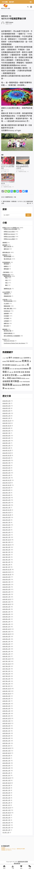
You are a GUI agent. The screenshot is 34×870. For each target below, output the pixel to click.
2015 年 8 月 (6, 728)
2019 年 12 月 (6, 599)
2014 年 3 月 (6, 770)
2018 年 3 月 (6, 651)
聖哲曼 (23, 378)
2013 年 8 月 (6, 788)
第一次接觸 (20, 375)
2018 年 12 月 (6, 629)
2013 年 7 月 (6, 790)
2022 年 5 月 (6, 527)
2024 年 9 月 (6, 458)
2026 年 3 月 (6, 413)
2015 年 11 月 (6, 721)
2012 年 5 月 (6, 825)
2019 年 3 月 (6, 621)
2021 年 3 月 (6, 562)
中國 (7, 358)
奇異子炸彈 (18, 361)
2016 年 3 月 (6, 711)
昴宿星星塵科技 (8, 333)
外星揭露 (6, 316)
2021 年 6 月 (6, 554)
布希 (25, 365)
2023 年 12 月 (6, 480)
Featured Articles (9, 340)
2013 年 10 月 (6, 783)
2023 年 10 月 (6, 485)
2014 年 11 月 (6, 750)
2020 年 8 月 (6, 579)
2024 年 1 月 (6, 477)
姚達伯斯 (14, 365)
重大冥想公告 (7, 259)
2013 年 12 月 (6, 778)
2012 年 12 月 (6, 807)
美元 (6, 378)
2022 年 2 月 (6, 535)
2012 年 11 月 (6, 810)
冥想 (7, 361)
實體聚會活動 (6, 274)
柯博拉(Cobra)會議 (9, 239)
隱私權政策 (17, 863)
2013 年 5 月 (6, 795)
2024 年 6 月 (6, 465)
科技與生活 (7, 311)
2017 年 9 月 (6, 666)
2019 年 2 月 (6, 624)
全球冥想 (26, 358)
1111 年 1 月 (5, 832)
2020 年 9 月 (6, 577)
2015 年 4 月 (6, 738)
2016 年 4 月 (6, 708)
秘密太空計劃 (11, 375)
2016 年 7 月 (6, 701)
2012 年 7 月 (6, 820)
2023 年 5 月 (6, 497)
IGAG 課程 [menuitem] (5, 2)
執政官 (12, 361)
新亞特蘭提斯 (24, 368)
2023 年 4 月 (6, 500)
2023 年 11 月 (6, 482)
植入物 (11, 372)
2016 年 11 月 (6, 691)
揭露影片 (6, 266)
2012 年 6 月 (6, 822)
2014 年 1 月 (6, 775)
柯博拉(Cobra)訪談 (9, 236)
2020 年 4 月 (6, 589)
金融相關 (6, 313)
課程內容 (6, 249)
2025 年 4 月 (6, 440)
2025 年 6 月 (6, 435)
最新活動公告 (6, 252)
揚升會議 (17, 368)
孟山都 (19, 365)
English (4, 339)
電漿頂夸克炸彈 (17, 385)
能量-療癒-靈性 (8, 308)
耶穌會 (18, 378)
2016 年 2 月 (6, 713)
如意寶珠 (7, 365)
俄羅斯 (21, 358)
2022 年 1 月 (6, 537)
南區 (6, 277)
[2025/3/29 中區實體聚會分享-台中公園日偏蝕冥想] (8, 160)
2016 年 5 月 (6, 706)
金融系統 (27, 378)
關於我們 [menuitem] (11, 2)
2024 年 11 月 (6, 453)
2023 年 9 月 (6, 487)
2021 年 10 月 (6, 544)
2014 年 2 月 (6, 773)
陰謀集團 (7, 384)
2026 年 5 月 (6, 408)
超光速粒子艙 (7, 330)
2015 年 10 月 (6, 723)
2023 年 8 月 (6, 490)
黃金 (6, 388)
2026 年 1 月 (6, 418)
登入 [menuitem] (31, 2)
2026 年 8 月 (6, 401)
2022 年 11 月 (6, 512)
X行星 (3, 358)
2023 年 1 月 (6, 507)
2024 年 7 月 (6, 463)
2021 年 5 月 (6, 557)
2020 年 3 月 (6, 592)
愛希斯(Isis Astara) (9, 234)
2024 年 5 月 (6, 468)
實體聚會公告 (7, 288)
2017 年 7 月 (6, 671)
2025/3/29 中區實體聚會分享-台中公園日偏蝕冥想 (8, 166)
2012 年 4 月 (6, 827)
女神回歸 (6, 321)
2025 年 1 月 (6, 448)
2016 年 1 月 (6, 716)
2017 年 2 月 (6, 683)
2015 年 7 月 (6, 731)
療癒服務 (4, 329)
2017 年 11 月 (6, 661)
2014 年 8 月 (6, 758)
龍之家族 (10, 388)
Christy (11, 22)
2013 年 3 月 (6, 800)
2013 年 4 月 (6, 797)
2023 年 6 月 (6, 495)
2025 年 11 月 (6, 423)
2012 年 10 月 (6, 812)
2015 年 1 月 (6, 745)
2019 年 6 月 (6, 614)
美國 (9, 378)
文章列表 (4, 299)
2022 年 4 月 (6, 529)
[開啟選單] (31, 7)
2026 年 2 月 (6, 415)
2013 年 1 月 (6, 805)
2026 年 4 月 (6, 410)
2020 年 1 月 (6, 596)
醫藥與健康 (7, 306)
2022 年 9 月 (6, 517)
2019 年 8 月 (6, 609)
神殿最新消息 (7, 296)
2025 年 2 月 (6, 445)
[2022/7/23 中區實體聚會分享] (8, 177)
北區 (6, 280)
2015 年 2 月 (6, 743)
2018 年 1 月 (6, 656)
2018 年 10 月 (6, 634)
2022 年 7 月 (6, 522)
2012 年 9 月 (6, 815)
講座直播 (6, 263)
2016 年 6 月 (6, 703)
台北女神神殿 (6, 292)
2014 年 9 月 (6, 755)
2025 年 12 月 (6, 420)
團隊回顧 (6, 268)
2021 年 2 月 (6, 564)
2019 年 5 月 (6, 616)
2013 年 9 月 (6, 785)
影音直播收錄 (6, 262)
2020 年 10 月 (6, 574)
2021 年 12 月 (6, 539)
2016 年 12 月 (6, 688)
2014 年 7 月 (6, 760)
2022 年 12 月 (6, 510)
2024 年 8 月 (6, 460)
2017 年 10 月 (6, 664)
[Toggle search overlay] (28, 7)
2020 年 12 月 (6, 569)
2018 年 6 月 (6, 644)
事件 (10, 358)
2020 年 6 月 (6, 584)
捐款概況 (4, 242)
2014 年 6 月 (6, 763)
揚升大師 (12, 368)
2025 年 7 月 (6, 433)
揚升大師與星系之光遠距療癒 (12, 335)
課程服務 (4, 245)
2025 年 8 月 (6, 430)
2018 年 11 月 (6, 631)
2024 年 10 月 (6, 455)
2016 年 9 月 (6, 696)
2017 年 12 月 (6, 659)
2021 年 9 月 (6, 547)
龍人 (14, 388)
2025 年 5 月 (6, 438)
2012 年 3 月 (6, 830)
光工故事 (6, 303)
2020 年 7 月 (6, 582)
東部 (6, 285)
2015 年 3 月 (6, 740)
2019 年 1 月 (6, 626)
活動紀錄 (6, 293)
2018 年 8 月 (6, 639)
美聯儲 (13, 378)
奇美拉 (25, 361)
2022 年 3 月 (6, 532)
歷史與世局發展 (8, 301)
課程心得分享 (7, 246)
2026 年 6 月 (6, 405)
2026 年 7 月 (6, 403)
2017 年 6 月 (6, 673)
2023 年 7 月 (6, 492)
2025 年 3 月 (6, 443)
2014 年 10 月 (6, 753)
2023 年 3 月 (6, 502)
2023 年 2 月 (6, 505)
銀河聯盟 (14, 381)
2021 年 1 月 (6, 567)
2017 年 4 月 (6, 678)
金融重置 (6, 381)
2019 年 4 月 (6, 619)
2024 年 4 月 (6, 470)
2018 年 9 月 (6, 636)
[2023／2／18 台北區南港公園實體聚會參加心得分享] (22, 160)
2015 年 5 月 (6, 735)
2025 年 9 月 (6, 428)
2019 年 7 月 (6, 611)
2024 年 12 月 (6, 450)
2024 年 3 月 (6, 472)
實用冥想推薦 (7, 256)
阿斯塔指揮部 (26, 381)
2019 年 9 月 (6, 606)
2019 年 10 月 (6, 604)
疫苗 (22, 372)
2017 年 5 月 (6, 676)
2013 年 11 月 (6, 780)
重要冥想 (4, 255)
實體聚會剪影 (4, 16)
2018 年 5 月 (6, 646)
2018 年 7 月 (6, 641)
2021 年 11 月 (6, 542)
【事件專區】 (6, 272)
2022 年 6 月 (6, 525)
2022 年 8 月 (6, 520)
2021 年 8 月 (6, 549)
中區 (10, 16)
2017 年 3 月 (6, 681)
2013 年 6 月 (6, 792)
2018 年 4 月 (6, 649)
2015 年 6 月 (6, 733)
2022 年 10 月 (6, 515)
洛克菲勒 (17, 372)
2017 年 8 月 (6, 668)
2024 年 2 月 (6, 475)
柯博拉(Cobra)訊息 (9, 231)
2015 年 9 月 (6, 726)
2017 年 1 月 (6, 686)
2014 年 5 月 (6, 765)
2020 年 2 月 (6, 594)
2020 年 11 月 (6, 572)
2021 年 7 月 (6, 552)
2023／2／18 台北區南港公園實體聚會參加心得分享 (22, 166)
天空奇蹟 (6, 318)
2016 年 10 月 (6, 693)
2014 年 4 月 (6, 768)
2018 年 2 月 (6, 654)
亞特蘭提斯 (16, 358)
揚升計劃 (6, 326)
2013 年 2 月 (6, 802)
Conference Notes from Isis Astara (14, 343)
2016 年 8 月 (6, 698)
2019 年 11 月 (6, 601)
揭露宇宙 (6, 323)
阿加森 (20, 381)
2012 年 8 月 (6, 817)
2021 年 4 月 (6, 559)
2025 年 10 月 (6, 425)
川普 (22, 365)
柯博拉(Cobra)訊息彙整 (10, 229)
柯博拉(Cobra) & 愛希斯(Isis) (10, 227)
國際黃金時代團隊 (23, 861)
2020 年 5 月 (6, 587)
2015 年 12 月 (6, 718)
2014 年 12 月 (6, 748)
